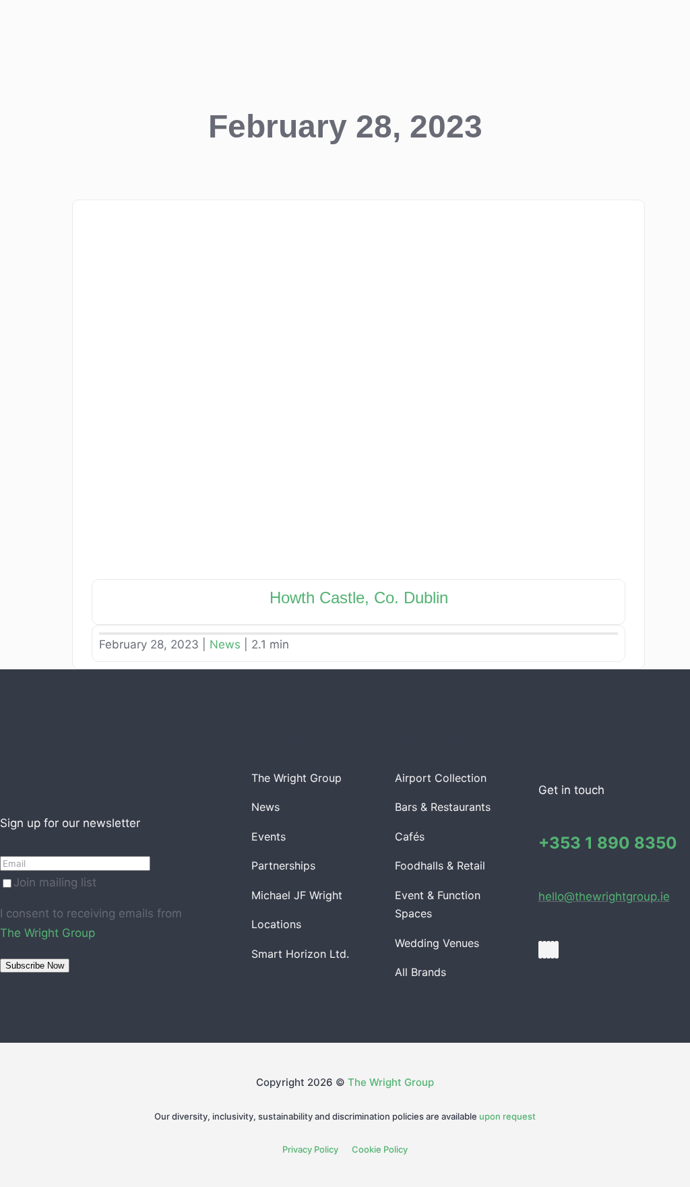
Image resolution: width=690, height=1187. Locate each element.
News (225, 644)
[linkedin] (553, 949)
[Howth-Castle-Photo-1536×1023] (358, 212)
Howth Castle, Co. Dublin (359, 597)
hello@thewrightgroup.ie (604, 896)
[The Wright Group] (95, 728)
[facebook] (540, 949)
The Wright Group (47, 933)
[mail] (557, 949)
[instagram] (544, 949)
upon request (507, 1116)
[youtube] (548, 949)
